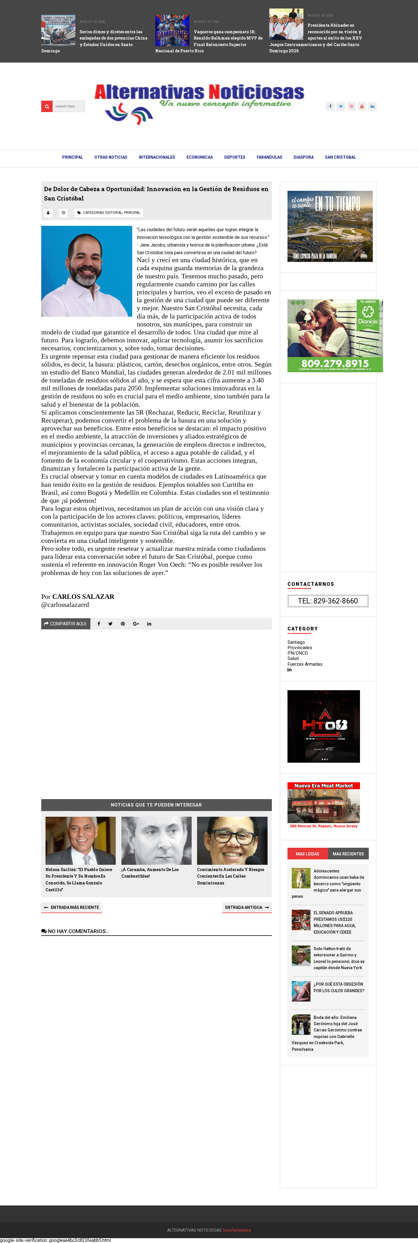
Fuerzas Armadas (304, 664)
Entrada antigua (243, 907)
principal (132, 213)
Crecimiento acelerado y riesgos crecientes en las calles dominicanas (230, 876)
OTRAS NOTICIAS (110, 157)
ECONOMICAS (200, 157)
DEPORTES (234, 157)
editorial (113, 213)
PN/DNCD (297, 653)
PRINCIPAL (72, 157)
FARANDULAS (269, 157)
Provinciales (299, 647)
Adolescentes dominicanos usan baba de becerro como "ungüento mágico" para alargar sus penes (328, 884)
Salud (293, 658)
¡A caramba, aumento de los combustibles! (150, 873)
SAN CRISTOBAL (340, 157)
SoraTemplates (237, 1230)
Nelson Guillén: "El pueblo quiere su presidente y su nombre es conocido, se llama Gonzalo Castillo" (78, 879)
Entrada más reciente (75, 907)
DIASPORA (304, 157)
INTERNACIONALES (157, 157)
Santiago (296, 642)
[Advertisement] (156, 710)
